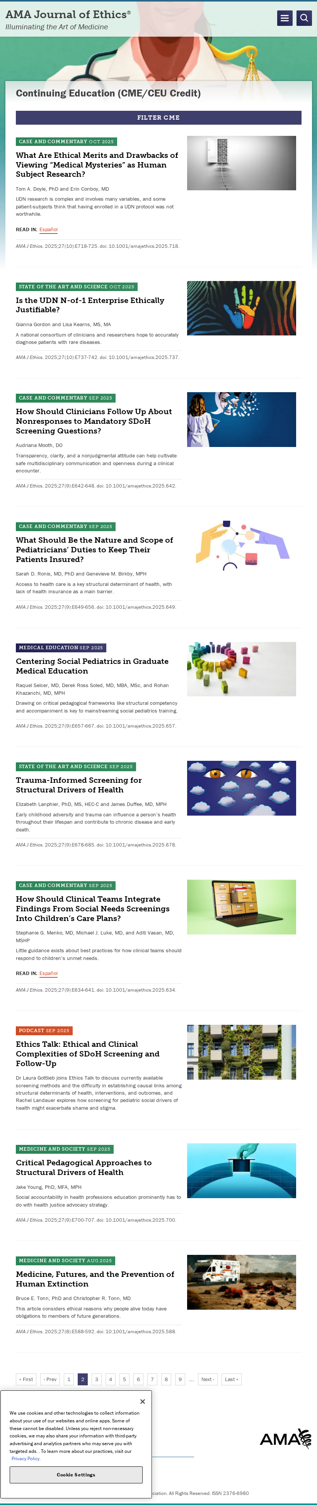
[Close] (142, 1401)
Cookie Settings (76, 1474)
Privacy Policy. (26, 1458)
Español (48, 229)
